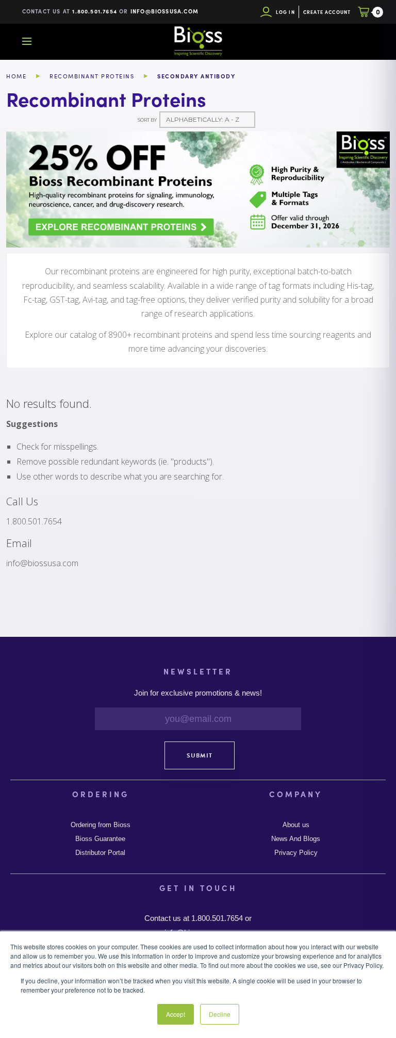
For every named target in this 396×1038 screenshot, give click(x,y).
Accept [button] (175, 1014)
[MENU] (26, 41)
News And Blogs (295, 839)
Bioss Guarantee (100, 839)
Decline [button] (219, 1014)
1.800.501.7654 (94, 11)
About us (296, 825)
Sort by (147, 120)
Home (16, 76)
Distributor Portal (100, 852)
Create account (327, 12)
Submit (199, 755)
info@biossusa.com (164, 11)
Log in (285, 12)
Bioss (198, 41)
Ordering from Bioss (100, 825)
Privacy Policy (296, 852)
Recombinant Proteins (92, 76)
